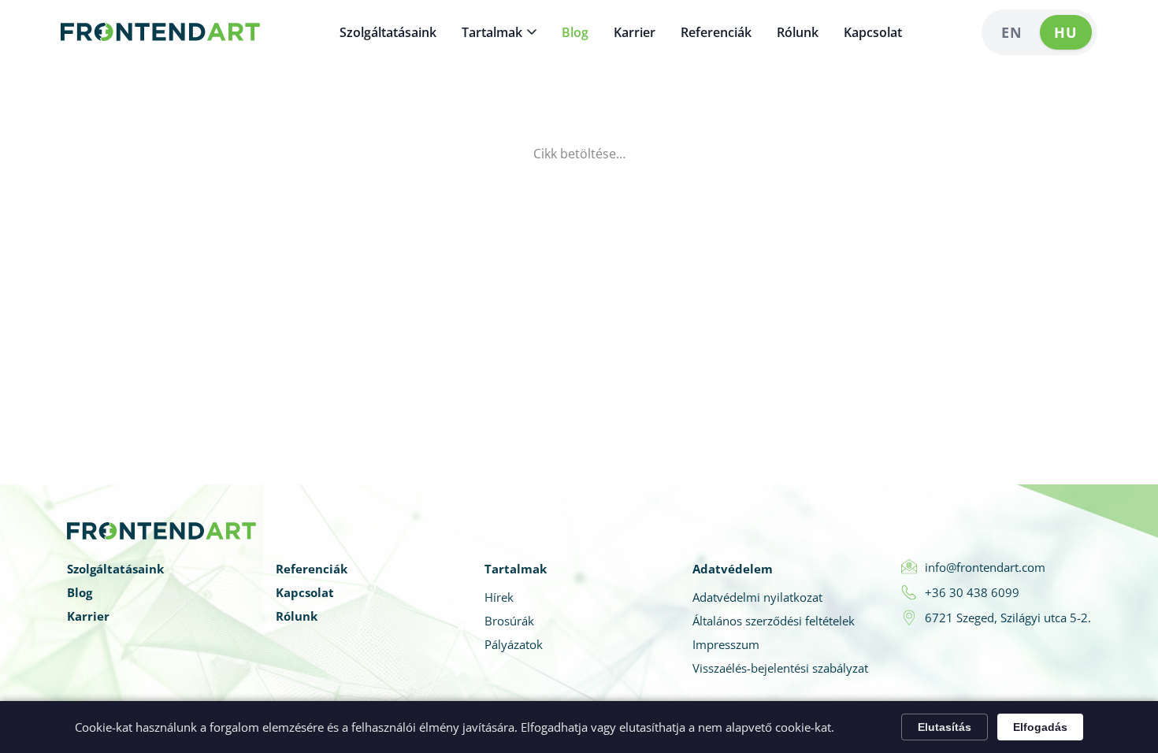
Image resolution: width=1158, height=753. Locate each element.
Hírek (499, 597)
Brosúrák (509, 621)
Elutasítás (944, 727)
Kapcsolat (873, 32)
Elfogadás (1040, 727)
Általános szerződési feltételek (773, 621)
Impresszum (725, 644)
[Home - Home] (160, 32)
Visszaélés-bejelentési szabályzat (780, 668)
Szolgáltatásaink (388, 32)
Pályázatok (513, 644)
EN (1012, 32)
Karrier (634, 32)
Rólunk (797, 32)
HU (1066, 32)
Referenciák (716, 32)
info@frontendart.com (985, 567)
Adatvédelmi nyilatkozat (757, 597)
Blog (575, 32)
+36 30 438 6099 (972, 592)
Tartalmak (492, 32)
